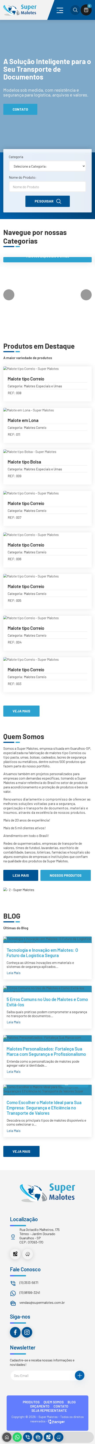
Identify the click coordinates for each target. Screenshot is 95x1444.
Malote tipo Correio (26, 378)
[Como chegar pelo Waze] (27, 1254)
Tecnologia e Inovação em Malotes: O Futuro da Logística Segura (42, 952)
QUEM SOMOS (54, 1402)
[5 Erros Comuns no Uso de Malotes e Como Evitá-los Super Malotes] (47, 990)
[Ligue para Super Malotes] (27, 1437)
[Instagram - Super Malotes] (27, 1332)
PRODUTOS (31, 1402)
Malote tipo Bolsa (24, 461)
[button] (86, 294)
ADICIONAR (75, 396)
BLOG (72, 1402)
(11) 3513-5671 (28, 1282)
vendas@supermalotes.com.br (42, 1302)
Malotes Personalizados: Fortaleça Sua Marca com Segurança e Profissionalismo (46, 1051)
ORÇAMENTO (39, 1406)
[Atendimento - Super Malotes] (38, 1437)
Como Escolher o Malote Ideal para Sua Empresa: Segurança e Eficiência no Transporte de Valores (44, 1108)
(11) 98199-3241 (29, 1292)
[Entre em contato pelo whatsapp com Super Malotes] (17, 1437)
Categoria (16, 157)
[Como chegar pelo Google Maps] (15, 1254)
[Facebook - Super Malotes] (15, 1332)
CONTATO (60, 1406)
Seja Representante (49, 1410)
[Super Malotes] (20, 10)
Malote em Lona (23, 420)
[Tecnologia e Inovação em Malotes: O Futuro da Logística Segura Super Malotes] (47, 941)
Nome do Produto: (22, 177)
